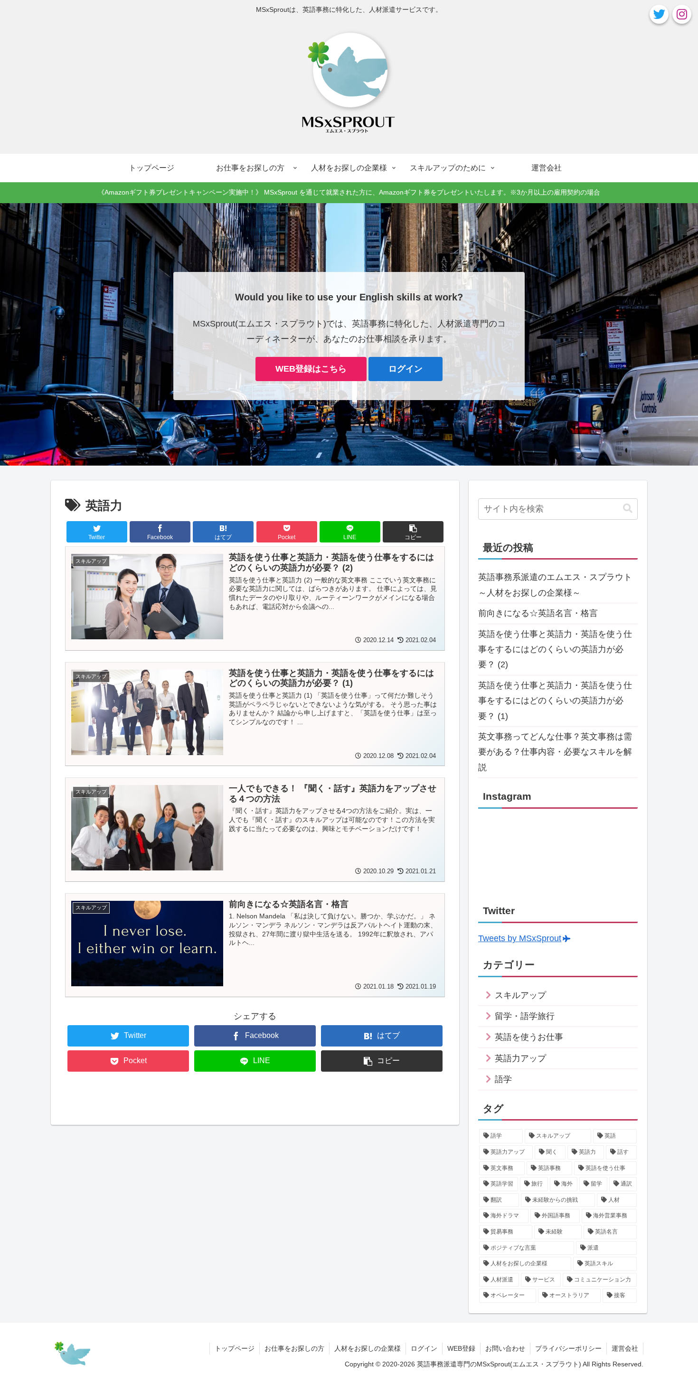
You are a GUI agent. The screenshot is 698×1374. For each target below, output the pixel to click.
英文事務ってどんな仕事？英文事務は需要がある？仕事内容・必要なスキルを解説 (555, 752)
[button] (627, 508)
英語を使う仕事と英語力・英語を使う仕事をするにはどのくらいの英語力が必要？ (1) (555, 701)
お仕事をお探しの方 (294, 1348)
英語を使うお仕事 (529, 1037)
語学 (503, 1079)
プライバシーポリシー (568, 1348)
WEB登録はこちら (311, 369)
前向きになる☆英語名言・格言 (538, 613)
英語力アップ (520, 1058)
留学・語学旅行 (525, 1016)
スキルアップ (520, 995)
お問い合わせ (505, 1348)
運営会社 (625, 1348)
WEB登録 (461, 1348)
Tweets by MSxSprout (519, 938)
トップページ (235, 1348)
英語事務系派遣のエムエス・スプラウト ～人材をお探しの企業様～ (558, 584)
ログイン (405, 369)
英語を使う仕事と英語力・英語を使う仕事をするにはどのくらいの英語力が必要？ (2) (555, 649)
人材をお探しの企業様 (367, 1348)
